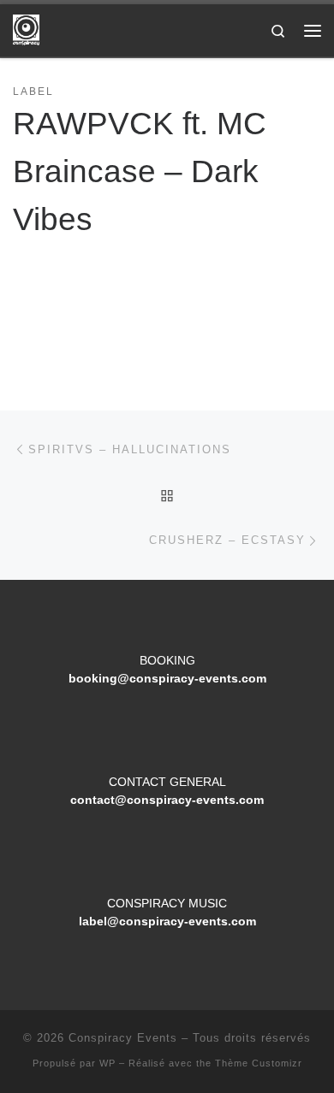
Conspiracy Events (123, 1037)
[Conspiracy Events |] (26, 28)
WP (107, 1063)
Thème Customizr (258, 1063)
